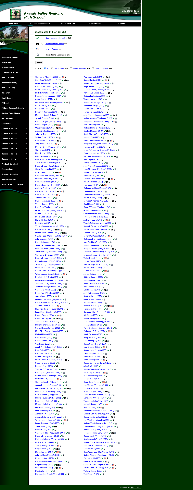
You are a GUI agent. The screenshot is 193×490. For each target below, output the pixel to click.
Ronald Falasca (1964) (44, 315)
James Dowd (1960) (43, 296)
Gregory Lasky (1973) (44, 465)
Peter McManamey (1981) (94, 153)
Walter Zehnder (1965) (93, 471)
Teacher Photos (8, 67)
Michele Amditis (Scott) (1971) (47, 93)
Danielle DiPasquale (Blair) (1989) (49, 280)
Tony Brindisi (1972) (43, 144)
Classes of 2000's (8, 159)
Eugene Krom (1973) (43, 449)
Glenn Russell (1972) (92, 299)
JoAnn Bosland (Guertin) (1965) (48, 131)
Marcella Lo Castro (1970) (94, 93)
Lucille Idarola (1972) (43, 411)
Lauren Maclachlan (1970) (94, 109)
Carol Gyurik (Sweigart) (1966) (47, 372)
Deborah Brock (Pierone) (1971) (48, 147)
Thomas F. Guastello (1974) (46, 369)
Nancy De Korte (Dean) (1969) (47, 249)
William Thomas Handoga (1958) (48, 376)
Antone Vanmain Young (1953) (96, 468)
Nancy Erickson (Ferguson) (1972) (49, 309)
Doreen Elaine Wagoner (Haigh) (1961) (99, 442)
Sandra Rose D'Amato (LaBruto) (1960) (51, 236)
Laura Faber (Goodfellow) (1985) (48, 312)
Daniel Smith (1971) (92, 357)
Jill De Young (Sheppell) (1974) (47, 264)
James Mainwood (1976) (93, 112)
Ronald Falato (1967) (43, 318)
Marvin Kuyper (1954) (44, 452)
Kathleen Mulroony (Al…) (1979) (97, 194)
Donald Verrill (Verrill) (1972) (95, 436)
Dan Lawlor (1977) (42, 471)
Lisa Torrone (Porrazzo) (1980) (96, 385)
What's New (6, 62)
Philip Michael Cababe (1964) (47, 175)
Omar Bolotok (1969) (43, 128)
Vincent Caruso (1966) (44, 204)
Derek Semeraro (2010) (93, 334)
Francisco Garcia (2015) (45, 353)
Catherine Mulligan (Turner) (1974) (97, 188)
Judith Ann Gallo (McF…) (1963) (48, 347)
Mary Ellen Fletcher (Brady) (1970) (49, 331)
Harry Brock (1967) (43, 153)
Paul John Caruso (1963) (45, 201)
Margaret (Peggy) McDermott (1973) (98, 144)
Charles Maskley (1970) (93, 131)
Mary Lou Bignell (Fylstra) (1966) (48, 115)
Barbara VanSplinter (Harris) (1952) (98, 423)
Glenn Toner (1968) (91, 382)
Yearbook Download (10, 164)
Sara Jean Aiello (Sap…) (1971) (48, 80)
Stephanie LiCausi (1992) (94, 86)
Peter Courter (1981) (43, 229)
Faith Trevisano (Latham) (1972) (97, 395)
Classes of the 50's (8, 134)
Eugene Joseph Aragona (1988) (48, 96)
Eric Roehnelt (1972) (92, 290)
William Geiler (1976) (43, 357)
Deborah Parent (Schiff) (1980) (96, 226)
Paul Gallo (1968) (42, 350)
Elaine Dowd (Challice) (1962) (47, 293)
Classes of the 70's (8, 144)
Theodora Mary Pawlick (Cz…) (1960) (99, 252)
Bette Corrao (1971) (43, 223)
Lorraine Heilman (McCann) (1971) (49, 388)
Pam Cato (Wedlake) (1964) (46, 207)
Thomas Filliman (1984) (45, 322)
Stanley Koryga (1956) (44, 446)
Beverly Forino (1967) (44, 341)
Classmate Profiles (67, 24)
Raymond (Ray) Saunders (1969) (97, 312)
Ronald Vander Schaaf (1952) (95, 417)
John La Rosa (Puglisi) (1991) (47, 455)
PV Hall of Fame (8, 78)
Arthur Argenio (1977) (44, 99)
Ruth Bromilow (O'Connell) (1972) (48, 160)
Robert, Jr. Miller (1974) (93, 172)
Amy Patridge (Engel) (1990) (95, 242)
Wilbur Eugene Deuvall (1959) (47, 274)
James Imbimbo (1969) (44, 414)
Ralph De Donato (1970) (45, 242)
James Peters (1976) (92, 261)
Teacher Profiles (94, 24)
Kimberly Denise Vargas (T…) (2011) (98, 426)
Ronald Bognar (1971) (44, 125)
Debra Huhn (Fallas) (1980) (46, 401)
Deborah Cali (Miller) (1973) (46, 179)
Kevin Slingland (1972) (93, 353)
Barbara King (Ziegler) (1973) (47, 436)
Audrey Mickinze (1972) (93, 163)
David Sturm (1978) (91, 360)
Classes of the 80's (8, 149)
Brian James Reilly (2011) (94, 283)
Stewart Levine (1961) (92, 80)
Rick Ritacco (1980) (92, 287)
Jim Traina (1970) (91, 388)
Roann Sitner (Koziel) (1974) (95, 344)
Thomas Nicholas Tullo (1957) (96, 401)
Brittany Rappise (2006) (93, 277)
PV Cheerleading (8, 88)
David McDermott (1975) (93, 141)
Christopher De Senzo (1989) (47, 255)
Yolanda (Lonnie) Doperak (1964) (48, 283)
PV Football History (9, 83)
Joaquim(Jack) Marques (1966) (96, 121)
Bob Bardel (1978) (42, 109)
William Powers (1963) (93, 268)
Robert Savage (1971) (92, 318)
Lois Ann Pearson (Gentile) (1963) (97, 255)
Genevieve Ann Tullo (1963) (95, 398)
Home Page (13, 24)
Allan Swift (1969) (91, 366)
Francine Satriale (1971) (93, 309)
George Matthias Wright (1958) (96, 465)
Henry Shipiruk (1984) (92, 338)
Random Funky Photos (11, 113)
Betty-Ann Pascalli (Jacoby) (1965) (98, 239)
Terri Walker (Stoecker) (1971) (96, 446)
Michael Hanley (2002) (44, 379)
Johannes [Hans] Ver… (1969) (96, 433)
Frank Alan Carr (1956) (44, 191)
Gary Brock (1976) (42, 150)
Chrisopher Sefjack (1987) (94, 331)
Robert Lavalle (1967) (44, 468)
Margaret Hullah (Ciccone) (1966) (48, 404)
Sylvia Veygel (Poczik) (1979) (96, 439)
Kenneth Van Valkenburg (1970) (96, 414)
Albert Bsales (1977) (43, 172)
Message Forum (8, 169)
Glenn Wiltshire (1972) (93, 461)
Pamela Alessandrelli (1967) (46, 86)
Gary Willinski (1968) (92, 458)
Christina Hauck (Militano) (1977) (48, 382)
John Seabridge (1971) (93, 325)
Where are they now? (10, 57)
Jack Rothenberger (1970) (94, 293)
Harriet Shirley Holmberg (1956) (48, 391)
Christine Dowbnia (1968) (45, 290)
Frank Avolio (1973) (43, 105)
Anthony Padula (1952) (93, 220)
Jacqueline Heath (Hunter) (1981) (48, 385)
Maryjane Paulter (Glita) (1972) (96, 249)
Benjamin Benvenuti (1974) (46, 112)
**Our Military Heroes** (11, 73)
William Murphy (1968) (93, 198)
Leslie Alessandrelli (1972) (46, 83)
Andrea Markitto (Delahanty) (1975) (98, 118)
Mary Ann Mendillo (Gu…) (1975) (97, 156)
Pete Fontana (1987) (43, 338)
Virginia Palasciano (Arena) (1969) (97, 223)
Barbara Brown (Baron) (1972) (47, 166)
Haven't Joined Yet (9, 179)
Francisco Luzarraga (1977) (95, 102)
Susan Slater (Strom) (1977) (95, 350)
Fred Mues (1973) (91, 185)
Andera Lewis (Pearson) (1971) (96, 83)
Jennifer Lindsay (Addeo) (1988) (96, 90)
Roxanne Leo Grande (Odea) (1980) (49, 474)
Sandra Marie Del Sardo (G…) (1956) (50, 271)
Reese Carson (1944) (44, 194)
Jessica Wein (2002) (92, 449)
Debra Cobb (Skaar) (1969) (46, 217)
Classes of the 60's (8, 139)
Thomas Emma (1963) (44, 306)
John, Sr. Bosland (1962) (45, 134)
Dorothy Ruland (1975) (93, 296)
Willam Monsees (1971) (93, 182)
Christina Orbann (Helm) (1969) (96, 214)
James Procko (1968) (92, 271)
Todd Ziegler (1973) (91, 474)
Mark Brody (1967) (42, 156)
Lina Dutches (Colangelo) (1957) (48, 299)
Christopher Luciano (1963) (94, 96)
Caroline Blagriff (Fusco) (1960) (48, 121)
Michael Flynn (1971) (43, 334)
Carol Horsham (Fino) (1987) (46, 395)
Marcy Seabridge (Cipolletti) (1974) (98, 328)
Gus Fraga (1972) (42, 344)
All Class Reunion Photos (40, 24)
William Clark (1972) (43, 214)
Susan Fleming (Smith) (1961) (47, 328)
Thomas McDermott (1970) (94, 147)
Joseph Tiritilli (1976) (92, 379)
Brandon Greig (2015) (44, 366)
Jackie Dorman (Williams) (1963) (48, 287)
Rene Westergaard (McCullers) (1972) (99, 452)
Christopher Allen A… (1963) (46, 77)
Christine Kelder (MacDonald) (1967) (50, 433)
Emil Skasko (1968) (92, 347)
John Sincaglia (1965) (92, 341)
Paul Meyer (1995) (91, 160)
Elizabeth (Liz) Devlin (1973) (46, 277)
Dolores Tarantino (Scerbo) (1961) (97, 369)
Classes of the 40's (8, 129)
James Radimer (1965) (93, 274)
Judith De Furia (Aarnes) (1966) (48, 245)
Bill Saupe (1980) (90, 315)
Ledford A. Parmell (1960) (94, 236)
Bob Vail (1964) (90, 407)
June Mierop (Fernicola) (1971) (96, 166)
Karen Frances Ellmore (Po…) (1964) (50, 302)
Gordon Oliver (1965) (92, 210)
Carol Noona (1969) (91, 204)
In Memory (122, 24)
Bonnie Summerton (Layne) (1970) (97, 363)
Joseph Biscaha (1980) (44, 118)
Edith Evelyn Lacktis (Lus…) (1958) (49, 461)
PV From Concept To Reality (13, 108)
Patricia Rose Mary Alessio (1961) (49, 90)
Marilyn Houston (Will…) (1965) (48, 398)
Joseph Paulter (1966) (92, 245)
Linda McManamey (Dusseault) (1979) (99, 150)
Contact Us (6, 123)
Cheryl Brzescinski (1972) (45, 169)
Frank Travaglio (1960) (93, 391)
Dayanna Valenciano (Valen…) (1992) (99, 411)
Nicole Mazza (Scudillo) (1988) (96, 134)
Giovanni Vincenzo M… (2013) (96, 201)
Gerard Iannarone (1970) (45, 407)
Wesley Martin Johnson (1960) (47, 420)
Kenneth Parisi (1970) (92, 233)
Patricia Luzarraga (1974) (94, 105)
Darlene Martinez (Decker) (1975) (97, 128)
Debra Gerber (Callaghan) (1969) (48, 360)
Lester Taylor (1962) (92, 372)
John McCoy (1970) (91, 137)
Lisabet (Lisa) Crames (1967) (47, 233)
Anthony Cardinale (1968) (45, 188)
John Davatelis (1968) (44, 239)
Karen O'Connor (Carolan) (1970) (97, 207)
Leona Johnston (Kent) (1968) (47, 423)
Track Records (7, 98)
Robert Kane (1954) (43, 430)
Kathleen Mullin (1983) (93, 191)
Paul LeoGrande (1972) (93, 77)
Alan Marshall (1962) (92, 125)
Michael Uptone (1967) (93, 404)
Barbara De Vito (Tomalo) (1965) (48, 258)
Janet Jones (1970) (43, 426)
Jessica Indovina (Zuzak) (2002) (48, 417)
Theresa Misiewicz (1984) (94, 179)
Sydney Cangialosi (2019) (45, 182)
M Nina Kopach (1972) (44, 442)
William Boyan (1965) (44, 137)
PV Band (5, 103)
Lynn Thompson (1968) (93, 376)
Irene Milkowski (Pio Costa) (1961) (98, 169)
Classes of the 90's (8, 154)
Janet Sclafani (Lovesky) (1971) (96, 322)
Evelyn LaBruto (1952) (44, 458)
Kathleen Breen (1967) (44, 141)
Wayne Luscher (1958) (93, 99)
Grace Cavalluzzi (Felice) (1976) (48, 210)
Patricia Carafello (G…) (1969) (47, 185)
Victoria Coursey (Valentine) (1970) (49, 226)
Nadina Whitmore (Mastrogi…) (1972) (99, 455)
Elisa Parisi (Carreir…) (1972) (95, 229)
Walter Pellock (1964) (92, 258)
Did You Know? (8, 118)
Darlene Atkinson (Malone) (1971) (48, 102)
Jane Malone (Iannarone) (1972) (96, 115)
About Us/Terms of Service (12, 184)
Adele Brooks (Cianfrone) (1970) (48, 163)
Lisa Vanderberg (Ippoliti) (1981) (96, 420)
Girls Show (6, 93)
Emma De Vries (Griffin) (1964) (48, 261)
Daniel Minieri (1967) (92, 175)
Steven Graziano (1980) (45, 363)
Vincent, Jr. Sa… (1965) (93, 306)
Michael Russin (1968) (93, 302)
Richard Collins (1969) (44, 220)
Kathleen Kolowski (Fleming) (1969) (49, 439)
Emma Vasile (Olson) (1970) (95, 430)
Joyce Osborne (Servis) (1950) (96, 217)
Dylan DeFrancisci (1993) (45, 268)
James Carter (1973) (43, 198)
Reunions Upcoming (10, 174)
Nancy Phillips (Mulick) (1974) (96, 264)
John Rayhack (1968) (92, 280)
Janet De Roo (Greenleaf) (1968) (48, 252)
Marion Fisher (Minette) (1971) (47, 325)
